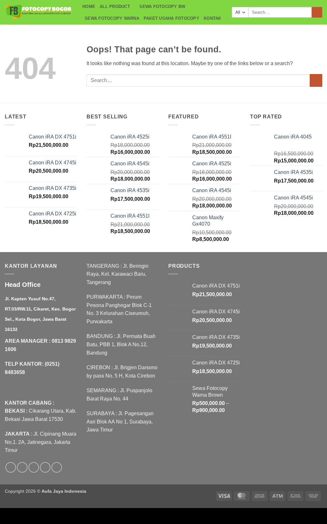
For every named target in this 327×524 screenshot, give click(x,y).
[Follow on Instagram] (22, 467)
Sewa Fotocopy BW (162, 6)
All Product (115, 6)
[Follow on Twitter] (33, 467)
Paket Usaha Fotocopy (171, 18)
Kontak (212, 18)
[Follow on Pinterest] (56, 467)
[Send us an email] (45, 467)
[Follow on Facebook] (10, 467)
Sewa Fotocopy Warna (112, 18)
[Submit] (317, 12)
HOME (88, 6)
